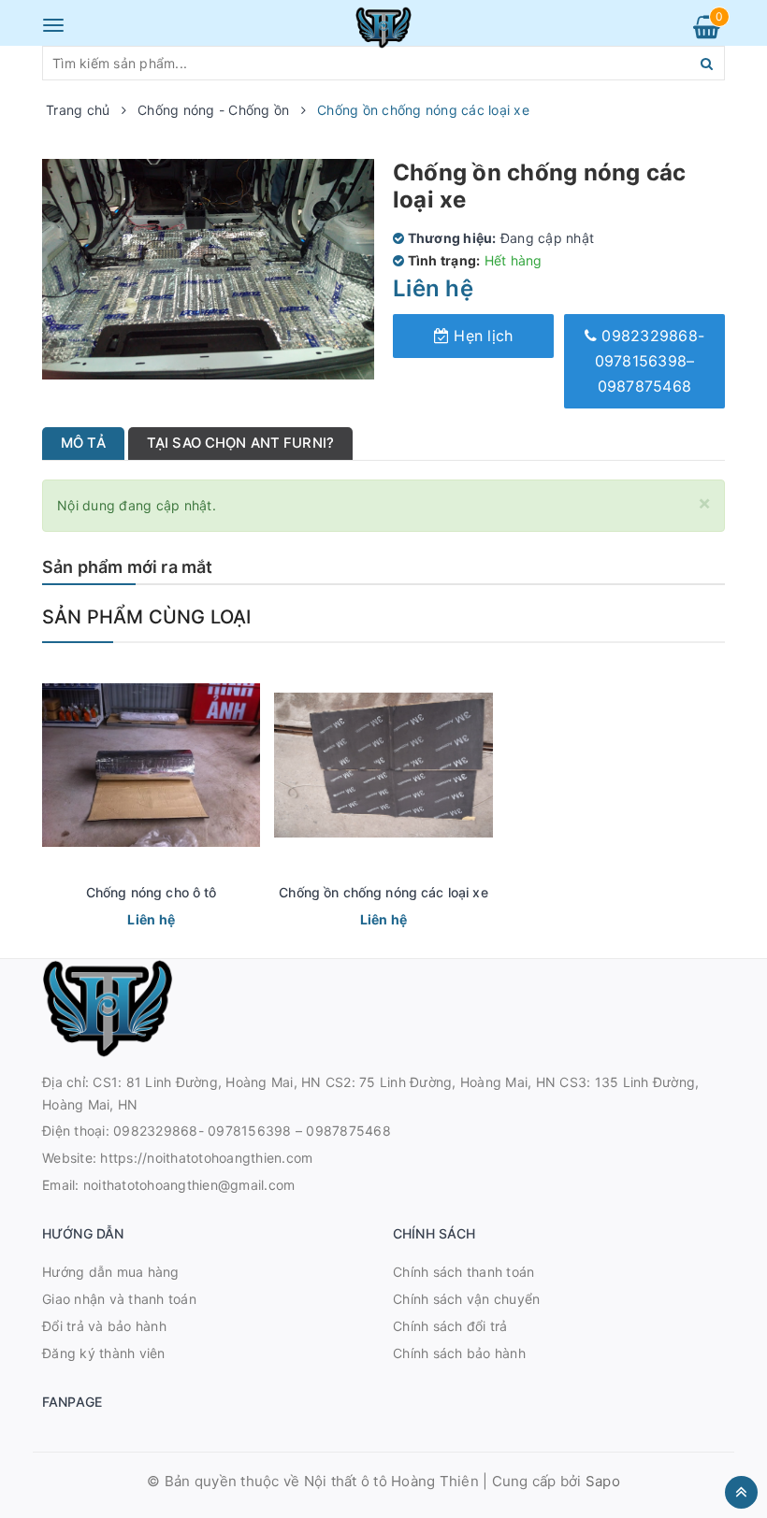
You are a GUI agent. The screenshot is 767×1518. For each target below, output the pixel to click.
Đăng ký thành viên (104, 1353)
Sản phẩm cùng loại (147, 617)
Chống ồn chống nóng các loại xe (383, 892)
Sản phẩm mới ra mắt (127, 567)
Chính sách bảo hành (459, 1353)
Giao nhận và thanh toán (119, 1299)
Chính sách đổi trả (450, 1326)
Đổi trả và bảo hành (104, 1326)
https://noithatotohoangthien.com (206, 1158)
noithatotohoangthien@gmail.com (189, 1185)
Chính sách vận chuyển (466, 1299)
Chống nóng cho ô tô (151, 892)
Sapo (603, 1481)
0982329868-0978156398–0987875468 (650, 360)
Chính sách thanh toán (463, 1272)
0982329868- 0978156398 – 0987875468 (252, 1130)
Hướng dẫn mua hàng (111, 1272)
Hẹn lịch (481, 335)
